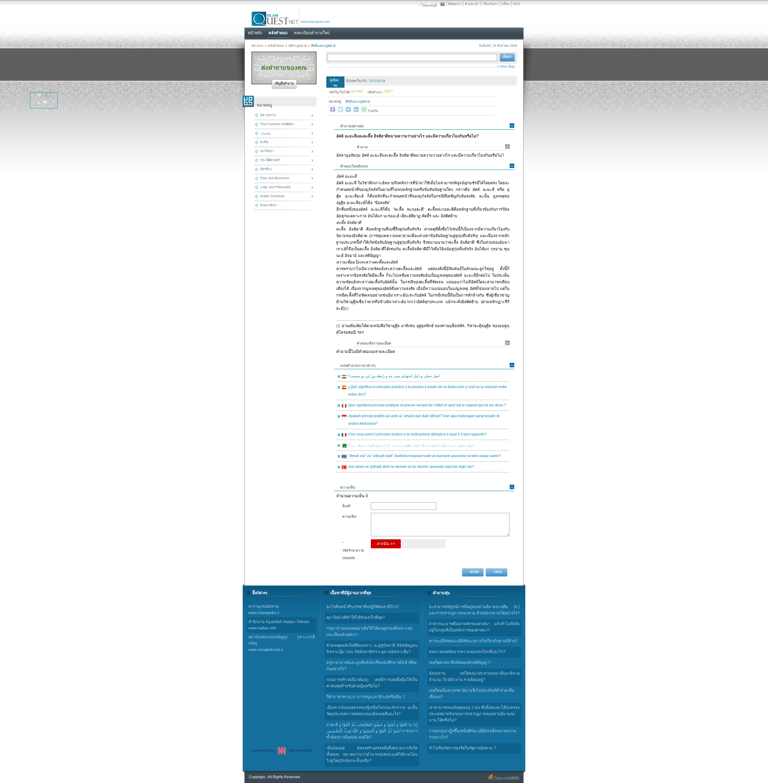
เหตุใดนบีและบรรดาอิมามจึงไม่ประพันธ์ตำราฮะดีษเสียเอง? (471, 693)
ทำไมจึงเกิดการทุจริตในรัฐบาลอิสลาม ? (462, 748)
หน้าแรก (257, 45)
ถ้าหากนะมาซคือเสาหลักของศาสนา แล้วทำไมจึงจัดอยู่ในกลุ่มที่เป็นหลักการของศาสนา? (474, 627)
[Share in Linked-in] (356, 109)
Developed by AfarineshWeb (282, 750)
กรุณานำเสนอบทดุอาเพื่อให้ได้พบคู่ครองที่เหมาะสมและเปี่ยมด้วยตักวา (369, 631)
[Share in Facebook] (332, 109)
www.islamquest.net (315, 21)
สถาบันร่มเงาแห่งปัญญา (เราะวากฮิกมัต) (281, 643)
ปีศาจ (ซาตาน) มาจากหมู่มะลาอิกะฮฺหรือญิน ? (365, 696)
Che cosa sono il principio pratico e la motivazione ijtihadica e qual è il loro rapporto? (416, 435)
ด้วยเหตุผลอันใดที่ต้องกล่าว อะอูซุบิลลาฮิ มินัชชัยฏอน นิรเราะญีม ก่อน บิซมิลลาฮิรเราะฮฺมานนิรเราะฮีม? (372, 648)
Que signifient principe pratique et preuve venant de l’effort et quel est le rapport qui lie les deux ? (426, 406)
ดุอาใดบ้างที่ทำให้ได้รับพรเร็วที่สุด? (355, 617)
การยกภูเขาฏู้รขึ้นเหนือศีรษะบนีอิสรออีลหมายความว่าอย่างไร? (472, 734)
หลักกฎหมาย (297, 45)
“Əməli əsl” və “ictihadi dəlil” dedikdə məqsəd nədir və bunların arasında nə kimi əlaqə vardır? (423, 457)
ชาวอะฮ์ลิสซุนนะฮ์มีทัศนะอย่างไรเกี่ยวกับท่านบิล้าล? (473, 641)
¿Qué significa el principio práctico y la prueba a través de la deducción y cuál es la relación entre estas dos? (426, 390)
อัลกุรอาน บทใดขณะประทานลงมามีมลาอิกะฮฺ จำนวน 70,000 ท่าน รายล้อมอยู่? (474, 676)
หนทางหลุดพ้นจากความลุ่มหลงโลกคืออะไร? (467, 651)
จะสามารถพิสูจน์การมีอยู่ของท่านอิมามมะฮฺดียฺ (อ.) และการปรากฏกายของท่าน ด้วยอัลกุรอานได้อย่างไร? (474, 609)
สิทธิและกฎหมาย (358, 101)
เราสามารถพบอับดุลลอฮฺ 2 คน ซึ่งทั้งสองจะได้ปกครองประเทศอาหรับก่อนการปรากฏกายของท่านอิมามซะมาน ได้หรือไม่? (474, 713)
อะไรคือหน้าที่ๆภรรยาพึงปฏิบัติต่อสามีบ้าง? (362, 606)
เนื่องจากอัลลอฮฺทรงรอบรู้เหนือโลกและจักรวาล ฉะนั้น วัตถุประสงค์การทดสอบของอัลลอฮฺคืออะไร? (372, 710)
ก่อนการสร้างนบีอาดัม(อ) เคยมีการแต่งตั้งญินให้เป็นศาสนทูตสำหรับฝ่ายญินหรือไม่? (372, 682)
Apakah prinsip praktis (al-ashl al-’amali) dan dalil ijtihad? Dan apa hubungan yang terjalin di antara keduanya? (423, 420)
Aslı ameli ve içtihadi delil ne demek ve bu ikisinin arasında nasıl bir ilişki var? (410, 468)
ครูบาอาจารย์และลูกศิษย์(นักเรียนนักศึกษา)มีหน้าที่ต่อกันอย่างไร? (371, 665)
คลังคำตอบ (276, 45)
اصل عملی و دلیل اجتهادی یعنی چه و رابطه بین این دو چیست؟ (393, 377)
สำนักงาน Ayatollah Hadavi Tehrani (278, 624)
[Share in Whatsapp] (364, 109)
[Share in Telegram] (348, 109)
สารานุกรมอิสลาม (263, 609)
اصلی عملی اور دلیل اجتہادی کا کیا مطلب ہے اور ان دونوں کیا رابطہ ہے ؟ (410, 446)
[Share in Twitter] (340, 109)
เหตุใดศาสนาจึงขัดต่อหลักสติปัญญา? (460, 662)
